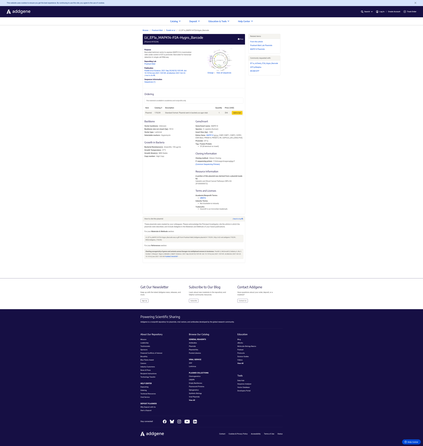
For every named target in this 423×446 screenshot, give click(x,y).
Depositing (144, 387)
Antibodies (193, 343)
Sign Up (144, 301)
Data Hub (240, 380)
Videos (240, 360)
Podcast (240, 350)
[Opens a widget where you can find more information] (411, 442)
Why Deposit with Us (148, 407)
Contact (222, 434)
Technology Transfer (147, 377)
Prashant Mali (157, 30)
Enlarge (211, 73)
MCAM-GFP (254, 71)
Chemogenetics (194, 376)
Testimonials (145, 346)
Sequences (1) (150, 82)
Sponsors (143, 350)
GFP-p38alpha (255, 67)
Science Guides (243, 357)
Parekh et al (171, 30)
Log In (381, 12)
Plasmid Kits (193, 350)
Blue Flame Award (147, 360)
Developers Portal (243, 391)
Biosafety (143, 357)
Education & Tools (218, 21)
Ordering (143, 390)
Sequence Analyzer (244, 384)
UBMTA (203, 198)
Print (241, 39)
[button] (367, 11)
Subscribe (193, 301)
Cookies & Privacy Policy (238, 434)
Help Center (244, 21)
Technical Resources (148, 394)
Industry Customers (147, 367)
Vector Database (243, 387)
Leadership (144, 343)
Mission (143, 339)
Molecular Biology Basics (246, 346)
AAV (190, 363)
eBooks (240, 343)
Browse (145, 30)
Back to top (237, 219)
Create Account (394, 12)
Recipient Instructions (148, 374)
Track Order (411, 12)
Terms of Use (269, 434)
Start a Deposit (145, 410)
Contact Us (242, 301)
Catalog (174, 21)
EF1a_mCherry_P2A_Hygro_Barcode (264, 63)
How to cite (149, 75)
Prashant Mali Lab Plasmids (261, 45)
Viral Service (145, 397)
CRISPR (191, 380)
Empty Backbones (195, 383)
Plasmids (257, 49)
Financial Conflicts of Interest (151, 353)
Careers (143, 363)
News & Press (145, 370)
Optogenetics (194, 390)
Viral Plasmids (194, 397)
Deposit (193, 21)
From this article (256, 42)
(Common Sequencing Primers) (208, 164)
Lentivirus (192, 366)
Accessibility (256, 434)
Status (280, 434)
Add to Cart (237, 113)
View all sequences (223, 73)
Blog (239, 339)
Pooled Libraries (195, 353)
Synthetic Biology (195, 393)
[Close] (414, 3)
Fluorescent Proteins (196, 387)
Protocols (241, 353)
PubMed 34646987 (171, 256)
